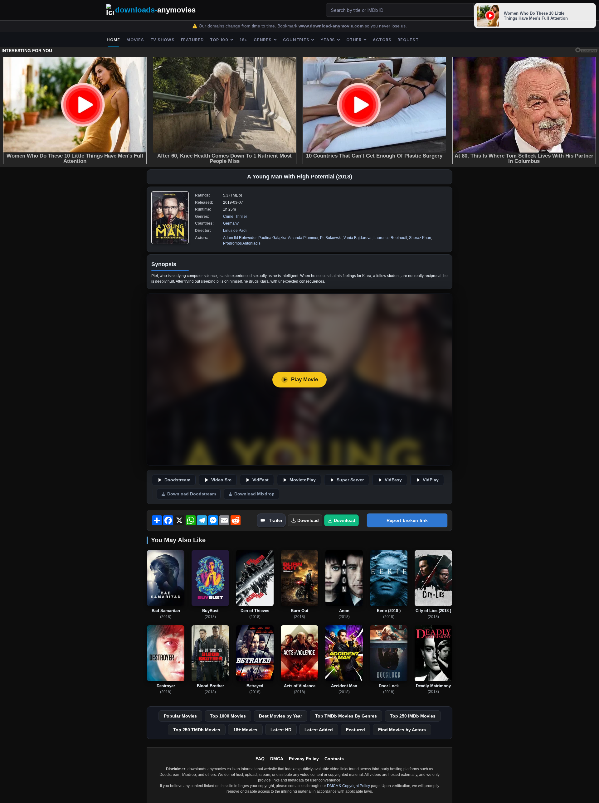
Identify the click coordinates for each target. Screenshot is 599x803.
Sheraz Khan (420, 238)
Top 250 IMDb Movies (413, 715)
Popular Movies (180, 715)
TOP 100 (219, 39)
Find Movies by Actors (402, 729)
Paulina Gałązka (272, 238)
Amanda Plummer (303, 238)
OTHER (354, 39)
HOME (113, 39)
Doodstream (177, 480)
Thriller (241, 216)
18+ (243, 39)
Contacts (334, 758)
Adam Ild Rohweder (239, 238)
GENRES (263, 39)
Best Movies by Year (280, 715)
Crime (228, 216)
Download (308, 520)
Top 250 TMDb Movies (196, 729)
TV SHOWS (162, 39)
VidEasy (393, 480)
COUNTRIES (296, 39)
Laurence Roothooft (390, 238)
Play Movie (304, 379)
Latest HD (280, 729)
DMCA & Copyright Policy (348, 786)
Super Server (350, 480)
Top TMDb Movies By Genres (346, 715)
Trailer (275, 520)
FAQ (260, 758)
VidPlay (431, 480)
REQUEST (407, 39)
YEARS (327, 39)
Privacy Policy (304, 758)
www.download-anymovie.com (332, 26)
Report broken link (407, 520)
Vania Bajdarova (357, 238)
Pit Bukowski (331, 238)
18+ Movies (245, 729)
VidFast (260, 480)
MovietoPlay (303, 480)
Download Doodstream (191, 494)
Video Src (221, 480)
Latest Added (318, 729)
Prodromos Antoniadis (242, 243)
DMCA (276, 758)
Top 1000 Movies (228, 715)
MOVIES (135, 39)
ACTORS (382, 39)
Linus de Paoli (235, 230)
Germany (231, 223)
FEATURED (192, 39)
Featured (355, 729)
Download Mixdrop (254, 494)
